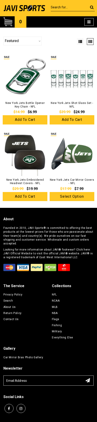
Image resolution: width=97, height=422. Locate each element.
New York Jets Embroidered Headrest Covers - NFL (25, 181)
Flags (55, 319)
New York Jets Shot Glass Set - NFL (72, 104)
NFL (54, 294)
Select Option (72, 196)
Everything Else (62, 337)
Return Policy (12, 313)
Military (57, 331)
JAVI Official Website (17, 253)
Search (8, 300)
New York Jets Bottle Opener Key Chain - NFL (25, 104)
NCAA (56, 300)
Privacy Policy (12, 294)
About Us (9, 307)
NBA (55, 313)
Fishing (57, 325)
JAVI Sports (36, 228)
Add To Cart (25, 119)
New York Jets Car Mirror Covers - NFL (72, 181)
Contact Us (11, 319)
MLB (55, 307)
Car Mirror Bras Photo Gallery (23, 357)
